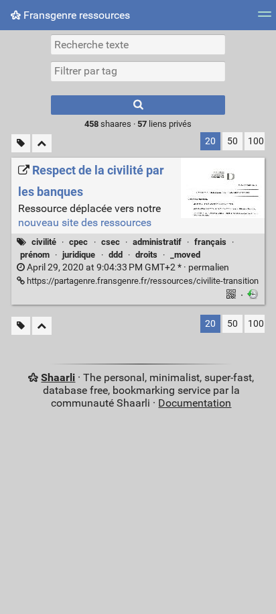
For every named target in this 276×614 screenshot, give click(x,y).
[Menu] (264, 18)
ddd (116, 255)
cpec (78, 242)
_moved (185, 255)
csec (110, 242)
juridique (78, 255)
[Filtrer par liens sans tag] (20, 143)
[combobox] (138, 71)
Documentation (194, 403)
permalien (127, 267)
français (210, 242)
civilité (43, 242)
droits (146, 255)
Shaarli (58, 377)
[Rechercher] (138, 105)
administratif (157, 242)
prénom (35, 255)
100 (256, 141)
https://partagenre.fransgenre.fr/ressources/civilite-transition (142, 281)
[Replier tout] (42, 143)
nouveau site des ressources (84, 222)
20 (210, 141)
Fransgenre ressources (75, 15)
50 (232, 141)
